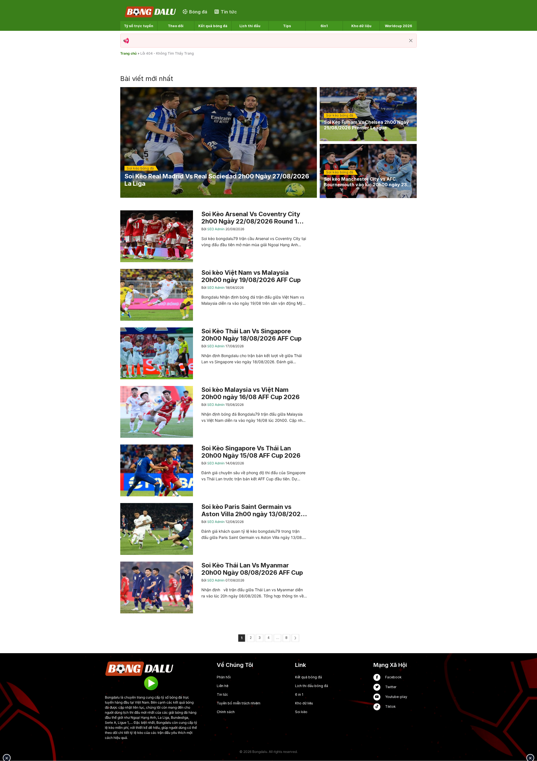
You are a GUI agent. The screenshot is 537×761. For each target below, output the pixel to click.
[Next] (295, 638)
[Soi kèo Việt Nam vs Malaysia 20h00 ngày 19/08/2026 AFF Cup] (213, 295)
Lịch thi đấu (249, 26)
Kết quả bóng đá (212, 26)
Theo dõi (175, 26)
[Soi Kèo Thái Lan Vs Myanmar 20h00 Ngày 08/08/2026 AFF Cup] (213, 587)
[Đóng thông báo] (410, 40)
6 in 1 (299, 694)
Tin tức (222, 694)
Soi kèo (301, 712)
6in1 (324, 26)
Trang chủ (128, 53)
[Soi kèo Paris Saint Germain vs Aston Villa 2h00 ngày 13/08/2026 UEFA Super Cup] (213, 529)
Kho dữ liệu (361, 26)
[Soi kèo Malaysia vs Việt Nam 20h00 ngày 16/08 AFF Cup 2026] (213, 412)
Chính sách (226, 712)
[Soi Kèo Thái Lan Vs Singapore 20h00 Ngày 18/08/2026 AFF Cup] (213, 353)
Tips (287, 26)
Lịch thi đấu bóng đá (311, 686)
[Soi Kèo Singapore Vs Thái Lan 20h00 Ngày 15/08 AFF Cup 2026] (213, 470)
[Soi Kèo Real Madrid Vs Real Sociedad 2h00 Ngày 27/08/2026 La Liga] (218, 142)
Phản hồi (224, 677)
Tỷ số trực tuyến (138, 26)
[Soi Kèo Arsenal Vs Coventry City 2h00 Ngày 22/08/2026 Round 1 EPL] (213, 236)
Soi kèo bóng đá (140, 168)
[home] (150, 12)
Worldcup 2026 (398, 26)
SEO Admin (216, 229)
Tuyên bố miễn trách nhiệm (238, 703)
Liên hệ (222, 686)
